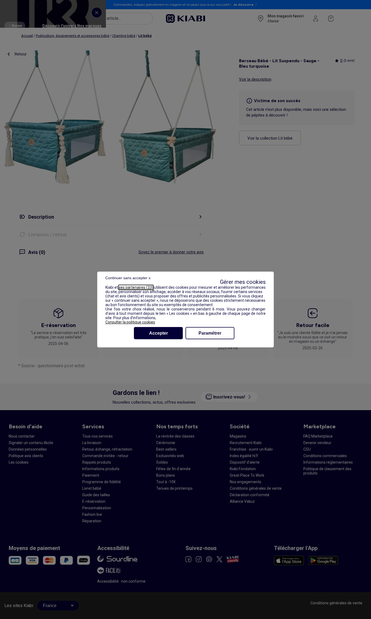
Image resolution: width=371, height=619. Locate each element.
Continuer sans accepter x (127, 278)
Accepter (158, 333)
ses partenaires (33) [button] (136, 287)
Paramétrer (210, 333)
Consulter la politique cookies (130, 322)
